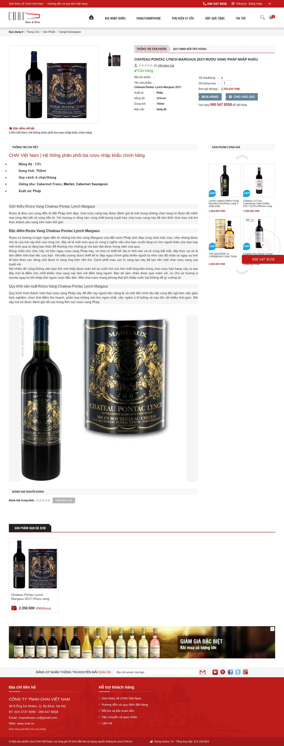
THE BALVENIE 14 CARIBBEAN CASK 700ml (223, 255)
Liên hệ (107, 723)
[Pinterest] (222, 672)
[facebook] (230, 672)
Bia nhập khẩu (115, 18)
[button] (242, 157)
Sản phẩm (49, 31)
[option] (54, 84)
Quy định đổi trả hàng (189, 49)
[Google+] (245, 672)
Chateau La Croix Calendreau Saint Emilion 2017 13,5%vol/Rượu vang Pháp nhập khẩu (257, 203)
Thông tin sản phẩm (151, 49)
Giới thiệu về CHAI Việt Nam (26, 3)
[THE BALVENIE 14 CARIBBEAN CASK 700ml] (224, 233)
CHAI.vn (127, 741)
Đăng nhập (255, 3)
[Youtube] (215, 672)
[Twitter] (238, 672)
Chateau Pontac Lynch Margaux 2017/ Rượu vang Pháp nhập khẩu (30, 598)
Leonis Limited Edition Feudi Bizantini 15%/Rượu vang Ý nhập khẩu (224, 203)
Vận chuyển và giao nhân (119, 717)
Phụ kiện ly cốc (183, 18)
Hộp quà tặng (215, 18)
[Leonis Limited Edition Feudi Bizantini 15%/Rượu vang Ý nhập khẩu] (224, 180)
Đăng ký (242, 3)
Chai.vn (104, 672)
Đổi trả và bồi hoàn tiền (118, 711)
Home (91, 18)
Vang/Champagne (148, 18)
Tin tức (241, 18)
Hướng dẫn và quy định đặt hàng (67, 3)
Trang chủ (32, 31)
